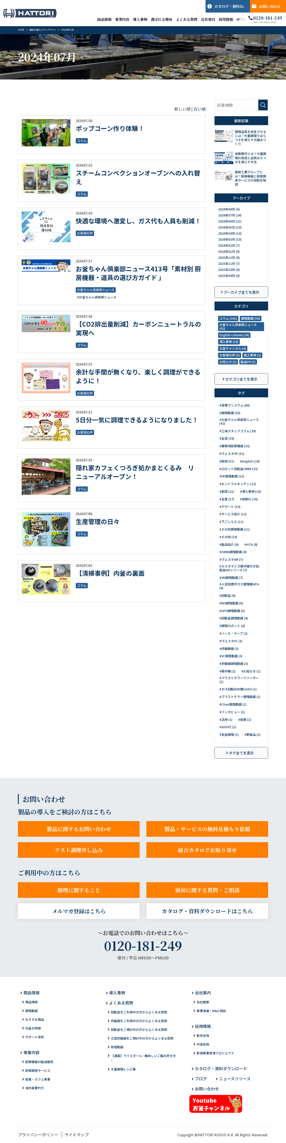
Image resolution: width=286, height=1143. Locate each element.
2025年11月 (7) (229, 263)
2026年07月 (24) (230, 215)
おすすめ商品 (34, 1019)
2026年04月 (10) (230, 233)
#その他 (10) (228, 537)
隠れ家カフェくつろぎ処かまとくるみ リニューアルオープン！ (135, 472)
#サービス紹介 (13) (233, 514)
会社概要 (203, 1002)
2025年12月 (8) (229, 257)
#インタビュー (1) (232, 712)
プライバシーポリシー (38, 1134)
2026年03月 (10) (230, 239)
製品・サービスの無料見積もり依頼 (207, 829)
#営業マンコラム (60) (234, 405)
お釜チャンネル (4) (232, 348)
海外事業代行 (34, 1088)
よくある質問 (186, 19)
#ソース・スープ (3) (233, 633)
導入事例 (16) (228, 341)
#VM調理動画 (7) (231, 577)
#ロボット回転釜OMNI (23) (238, 469)
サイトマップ (77, 1134)
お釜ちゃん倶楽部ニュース (95, 289)
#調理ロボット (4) (232, 625)
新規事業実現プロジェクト (215, 1053)
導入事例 (140, 19)
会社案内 (208, 19)
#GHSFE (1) (227, 727)
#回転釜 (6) (227, 595)
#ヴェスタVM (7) (231, 559)
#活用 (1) (225, 719)
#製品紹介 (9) (229, 544)
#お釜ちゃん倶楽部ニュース (96, 297)
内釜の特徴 (33, 1028)
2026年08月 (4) (229, 209)
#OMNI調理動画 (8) (233, 552)
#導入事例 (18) (250, 491)
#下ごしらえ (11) (231, 521)
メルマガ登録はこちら (79, 911)
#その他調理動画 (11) (234, 529)
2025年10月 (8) (229, 269)
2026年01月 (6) (229, 251)
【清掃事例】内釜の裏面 (110, 573)
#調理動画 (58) (229, 413)
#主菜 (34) (226, 438)
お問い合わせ (269, 6)
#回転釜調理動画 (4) (233, 618)
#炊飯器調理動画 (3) (233, 663)
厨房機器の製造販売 (39, 1062)
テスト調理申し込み (79, 850)
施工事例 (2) (252, 355)
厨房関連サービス (37, 1070)
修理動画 (117, 1047)
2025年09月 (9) (229, 275)
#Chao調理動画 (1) (232, 704)
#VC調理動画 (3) (230, 656)
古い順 (199, 109)
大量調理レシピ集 (123, 1069)
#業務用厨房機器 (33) (234, 446)
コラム (81, 140)
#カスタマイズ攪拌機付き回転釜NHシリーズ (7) (239, 568)
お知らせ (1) (228, 362)
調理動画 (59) (250, 318)
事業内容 (122, 19)
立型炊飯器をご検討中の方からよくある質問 (142, 1038)
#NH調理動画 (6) (231, 603)
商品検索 (31, 1002)
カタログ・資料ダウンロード (221, 1068)
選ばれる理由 (161, 19)
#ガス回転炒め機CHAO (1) (238, 689)
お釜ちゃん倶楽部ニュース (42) (238, 326)
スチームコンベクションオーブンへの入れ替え (138, 177)
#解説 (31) (226, 461)
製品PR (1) (248, 362)
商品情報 (104, 19)
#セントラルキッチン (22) (237, 484)
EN (243, 19)
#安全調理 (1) (229, 734)
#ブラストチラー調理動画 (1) (240, 696)
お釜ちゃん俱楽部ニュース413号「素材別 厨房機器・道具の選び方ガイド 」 (138, 273)
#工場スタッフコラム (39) (237, 431)
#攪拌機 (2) (227, 671)
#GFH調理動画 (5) (232, 610)
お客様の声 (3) (229, 355)
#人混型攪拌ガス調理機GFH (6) (239, 586)
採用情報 (226, 19)
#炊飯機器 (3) (229, 648)
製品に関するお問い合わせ (79, 829)
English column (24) (234, 335)
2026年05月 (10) (230, 227)
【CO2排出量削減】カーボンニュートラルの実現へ (138, 328)
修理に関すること (78, 890)
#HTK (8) (251, 544)
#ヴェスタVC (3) (230, 641)
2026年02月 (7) (229, 245)
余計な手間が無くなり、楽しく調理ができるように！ (138, 376)
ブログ (201, 1078)
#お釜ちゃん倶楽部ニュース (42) (239, 421)
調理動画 (31, 1010)
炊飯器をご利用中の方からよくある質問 (139, 1021)
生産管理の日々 (98, 521)
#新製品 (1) (252, 734)
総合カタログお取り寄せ (207, 850)
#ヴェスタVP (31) (231, 453)
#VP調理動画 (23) (231, 476)
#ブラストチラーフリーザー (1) (239, 680)
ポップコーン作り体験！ (110, 128)
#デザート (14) (229, 506)
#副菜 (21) (226, 491)
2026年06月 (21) (230, 221)
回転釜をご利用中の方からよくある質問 (139, 1012)
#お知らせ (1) (251, 671)
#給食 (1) (244, 719)
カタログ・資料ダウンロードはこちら (207, 911)
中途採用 (203, 1044)
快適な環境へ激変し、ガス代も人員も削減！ (138, 220)
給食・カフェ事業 (37, 1079)
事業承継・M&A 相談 (211, 1010)
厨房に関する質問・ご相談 (207, 890)
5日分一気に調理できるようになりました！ (137, 419)
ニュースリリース (235, 1078)
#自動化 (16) (249, 499)
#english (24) (250, 461)
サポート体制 (34, 1037)
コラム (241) (228, 318)
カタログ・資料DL (229, 6)
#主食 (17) (226, 499)
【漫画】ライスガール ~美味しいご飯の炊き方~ (143, 1058)
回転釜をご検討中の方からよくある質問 (139, 1029)
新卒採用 (203, 1035)
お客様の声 (85, 233)
